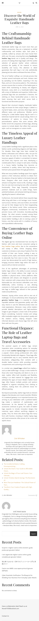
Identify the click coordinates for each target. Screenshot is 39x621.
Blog (19, 12)
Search (33, 534)
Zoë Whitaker (8, 495)
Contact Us (5, 616)
